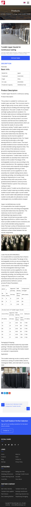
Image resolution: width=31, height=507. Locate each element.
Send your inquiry (15, 58)
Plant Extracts (4, 494)
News (16, 457)
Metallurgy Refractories (7, 474)
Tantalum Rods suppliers (7, 491)
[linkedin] (5, 444)
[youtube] (12, 444)
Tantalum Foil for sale (21, 489)
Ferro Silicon (18, 479)
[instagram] (15, 444)
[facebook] (2, 444)
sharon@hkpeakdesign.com (18, 505)
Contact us (6, 430)
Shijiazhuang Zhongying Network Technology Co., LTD (22, 497)
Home (3, 14)
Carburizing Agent (5, 471)
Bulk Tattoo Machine (6, 489)
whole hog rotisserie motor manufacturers (22, 494)
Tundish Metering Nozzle (7, 476)
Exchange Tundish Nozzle (19, 14)
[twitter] (9, 444)
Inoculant (17, 476)
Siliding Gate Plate (20, 471)
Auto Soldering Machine (7, 496)
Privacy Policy (18, 462)
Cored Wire (4, 479)
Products (9, 14)
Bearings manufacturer (21, 491)
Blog (2, 459)
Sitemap (3, 462)
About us (17, 454)
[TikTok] (18, 444)
